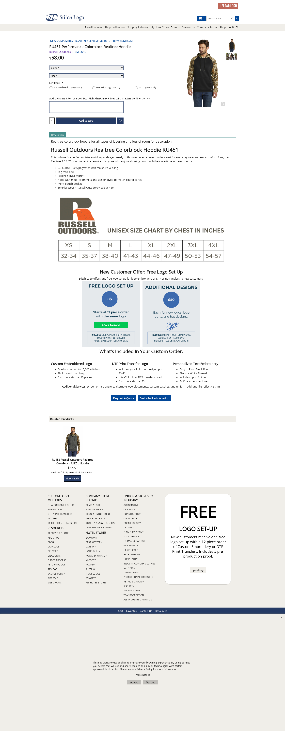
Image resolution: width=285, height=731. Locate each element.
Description (57, 134)
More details (72, 478)
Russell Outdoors (60, 52)
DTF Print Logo (108, 87)
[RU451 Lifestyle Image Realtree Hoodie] (231, 56)
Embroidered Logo (67, 87)
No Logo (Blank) (147, 87)
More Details (143, 674)
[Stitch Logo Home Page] (75, 17)
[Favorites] (120, 121)
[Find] (237, 18)
